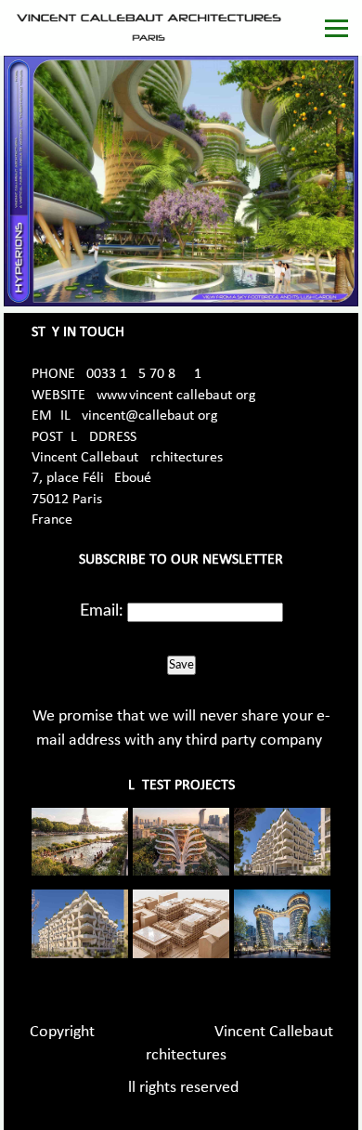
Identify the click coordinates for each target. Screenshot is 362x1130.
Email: (101, 611)
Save (181, 664)
